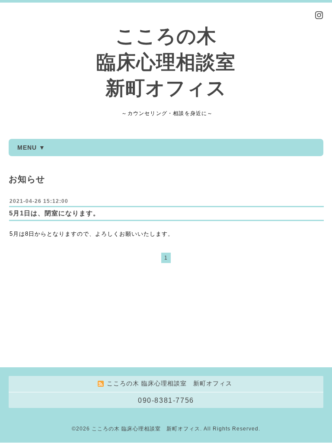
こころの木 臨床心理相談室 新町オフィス (166, 62)
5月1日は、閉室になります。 (54, 213)
